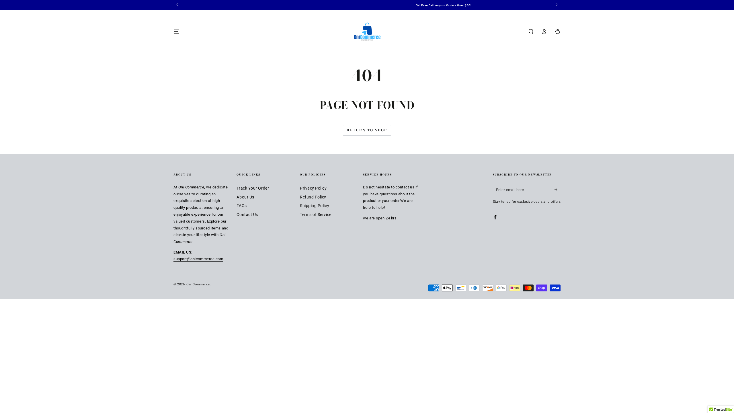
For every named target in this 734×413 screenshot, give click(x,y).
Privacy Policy (313, 188)
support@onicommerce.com (198, 259)
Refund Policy (313, 197)
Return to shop (367, 130)
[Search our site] (531, 31)
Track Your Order (253, 188)
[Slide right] (556, 5)
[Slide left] (177, 5)
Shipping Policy (314, 205)
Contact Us (247, 214)
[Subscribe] (558, 189)
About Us (245, 197)
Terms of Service (315, 214)
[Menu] (176, 31)
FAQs (242, 205)
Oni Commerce (198, 284)
